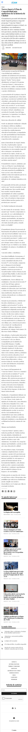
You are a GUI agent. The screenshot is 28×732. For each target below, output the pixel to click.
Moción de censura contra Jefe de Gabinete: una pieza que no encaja (13, 648)
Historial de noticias (14, 664)
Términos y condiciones (14, 666)
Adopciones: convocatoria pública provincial (13, 636)
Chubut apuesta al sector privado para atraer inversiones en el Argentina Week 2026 (13, 551)
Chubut (3, 7)
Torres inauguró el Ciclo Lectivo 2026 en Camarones (13, 530)
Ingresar (14, 679)
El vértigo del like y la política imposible (15, 644)
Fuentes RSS (14, 668)
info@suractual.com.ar (14, 721)
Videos (14, 675)
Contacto (14, 662)
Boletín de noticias (14, 684)
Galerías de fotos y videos (14, 670)
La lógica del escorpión (12, 512)
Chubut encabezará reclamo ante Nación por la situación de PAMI (14, 618)
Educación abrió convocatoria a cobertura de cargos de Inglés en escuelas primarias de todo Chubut (14, 596)
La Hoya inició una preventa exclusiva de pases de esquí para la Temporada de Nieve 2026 (13, 573)
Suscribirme (14, 693)
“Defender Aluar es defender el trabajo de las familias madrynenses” (15, 632)
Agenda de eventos (14, 673)
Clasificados (14, 677)
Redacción (8, 47)
